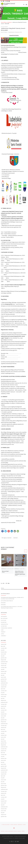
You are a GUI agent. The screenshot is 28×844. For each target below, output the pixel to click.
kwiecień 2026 (3, 652)
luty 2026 (2, 655)
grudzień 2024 (3, 679)
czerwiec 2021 (3, 754)
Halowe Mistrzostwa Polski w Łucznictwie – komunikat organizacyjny (20, 573)
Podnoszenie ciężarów (6, 628)
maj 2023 (2, 712)
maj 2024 (2, 692)
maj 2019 (2, 799)
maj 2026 (2, 650)
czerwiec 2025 (3, 667)
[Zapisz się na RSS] (1, 1)
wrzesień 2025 (4, 663)
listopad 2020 (3, 768)
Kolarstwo (3, 622)
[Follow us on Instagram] (5, 1)
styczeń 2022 (3, 741)
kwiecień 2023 (3, 714)
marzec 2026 (3, 654)
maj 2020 (2, 777)
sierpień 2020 (3, 774)
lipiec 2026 (3, 646)
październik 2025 (4, 661)
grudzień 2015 (3, 816)
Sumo (2, 630)
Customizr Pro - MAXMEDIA (13, 838)
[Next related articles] (25, 551)
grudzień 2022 (3, 719)
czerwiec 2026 (3, 648)
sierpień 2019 (3, 793)
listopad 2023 (3, 700)
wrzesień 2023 (4, 704)
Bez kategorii (4, 618)
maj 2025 (2, 669)
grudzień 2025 (3, 657)
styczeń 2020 (3, 783)
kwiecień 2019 (3, 801)
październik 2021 (4, 746)
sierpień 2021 (3, 750)
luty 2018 (2, 812)
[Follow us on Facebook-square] (3, 1)
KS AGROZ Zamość (9, 836)
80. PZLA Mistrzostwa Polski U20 (7, 600)
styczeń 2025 (3, 677)
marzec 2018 (3, 810)
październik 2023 (4, 702)
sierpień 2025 (3, 665)
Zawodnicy (3, 635)
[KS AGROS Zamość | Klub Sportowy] (2, 4)
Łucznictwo (4, 626)
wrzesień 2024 (4, 684)
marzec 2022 (3, 737)
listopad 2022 (3, 721)
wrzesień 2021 (4, 748)
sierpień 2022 (3, 727)
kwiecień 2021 (3, 758)
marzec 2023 (3, 715)
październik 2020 (4, 770)
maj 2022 (2, 733)
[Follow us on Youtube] (9, 1)
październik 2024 (4, 683)
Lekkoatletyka (4, 624)
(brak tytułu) (3, 602)
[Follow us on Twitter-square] (6, 583)
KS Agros (5, 32)
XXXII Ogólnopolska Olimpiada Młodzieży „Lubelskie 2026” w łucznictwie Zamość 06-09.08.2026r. (12, 598)
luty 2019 (2, 804)
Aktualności (9, 22)
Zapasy (2, 633)
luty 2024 (2, 698)
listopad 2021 (3, 744)
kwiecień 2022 (3, 735)
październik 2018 (4, 806)
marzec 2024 (3, 696)
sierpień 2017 (3, 814)
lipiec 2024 (3, 688)
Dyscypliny (3, 620)
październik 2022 (4, 723)
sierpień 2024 (3, 686)
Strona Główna (4, 22)
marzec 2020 (3, 779)
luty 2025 (2, 675)
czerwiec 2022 (3, 731)
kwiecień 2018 (3, 808)
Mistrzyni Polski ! (5, 571)
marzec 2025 (3, 673)
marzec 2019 (3, 803)
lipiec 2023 (3, 708)
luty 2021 (2, 762)
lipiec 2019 (3, 795)
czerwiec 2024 (3, 690)
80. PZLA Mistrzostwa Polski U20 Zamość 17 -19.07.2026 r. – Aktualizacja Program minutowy (12, 607)
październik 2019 (4, 789)
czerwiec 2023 (3, 710)
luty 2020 (2, 781)
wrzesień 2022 (4, 725)
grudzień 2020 (3, 766)
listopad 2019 (3, 787)
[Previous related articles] (22, 551)
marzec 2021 (3, 760)
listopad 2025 (3, 659)
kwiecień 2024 (3, 694)
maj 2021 (2, 756)
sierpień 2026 (3, 644)
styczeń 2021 (3, 764)
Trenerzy (3, 631)
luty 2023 (2, 717)
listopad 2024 (3, 681)
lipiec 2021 (3, 752)
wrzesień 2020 (4, 772)
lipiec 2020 (3, 775)
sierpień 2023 (3, 706)
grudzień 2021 (3, 743)
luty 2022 (2, 739)
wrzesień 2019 (4, 791)
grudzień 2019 (3, 785)
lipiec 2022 (3, 729)
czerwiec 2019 (3, 797)
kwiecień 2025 (3, 671)
